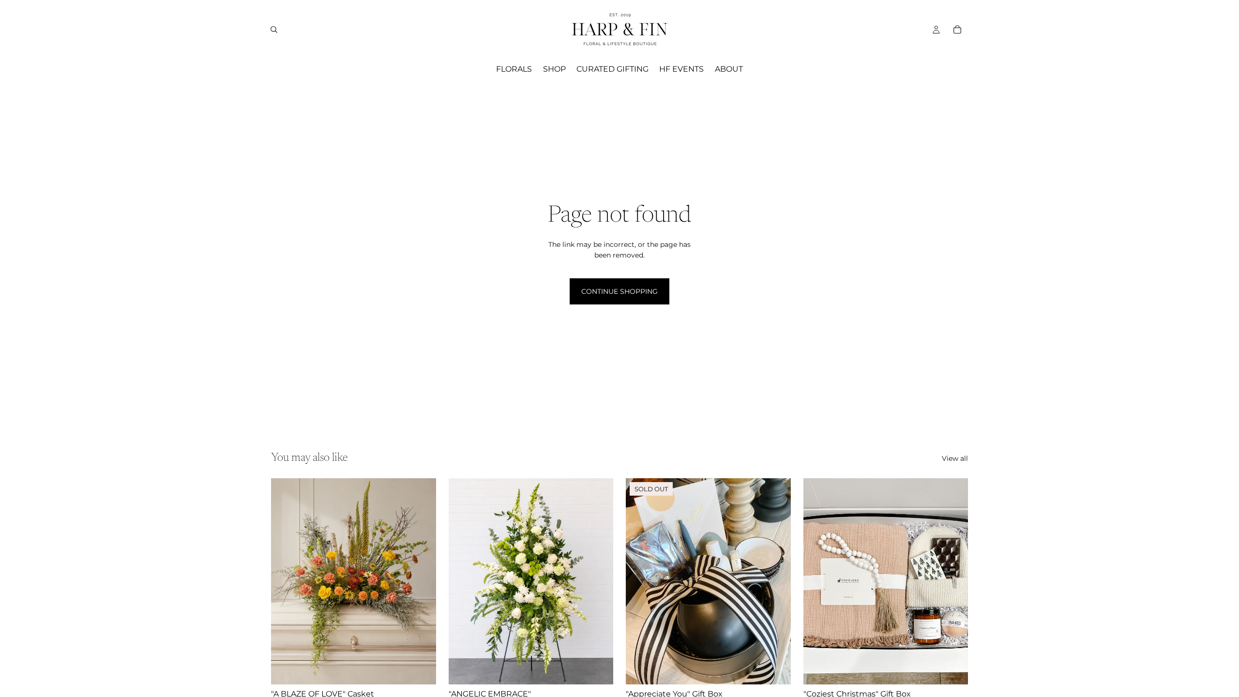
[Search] (274, 29)
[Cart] (957, 29)
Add (429, 669)
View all (955, 458)
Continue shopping (619, 291)
